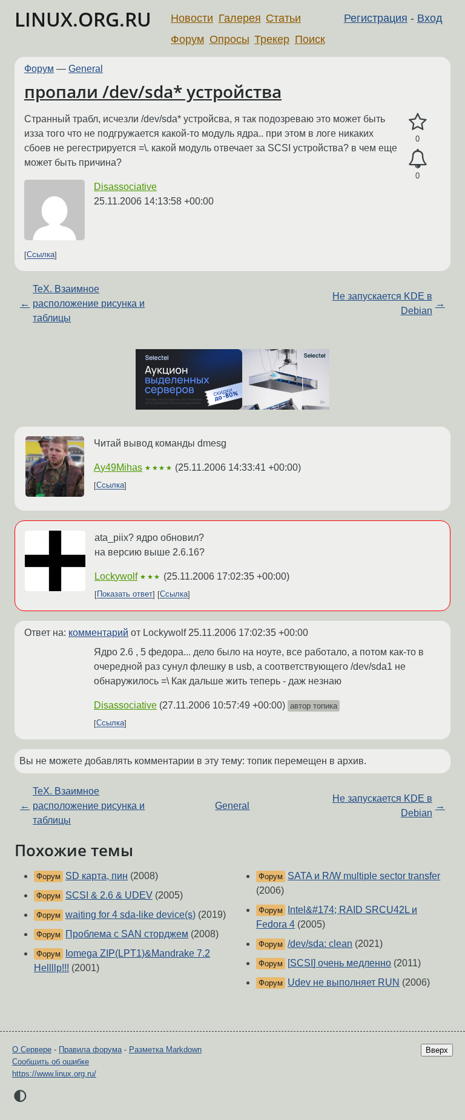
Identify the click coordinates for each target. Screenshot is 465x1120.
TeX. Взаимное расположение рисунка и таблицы (89, 303)
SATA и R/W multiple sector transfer (364, 876)
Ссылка (40, 255)
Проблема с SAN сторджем (126, 934)
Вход (430, 18)
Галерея (240, 18)
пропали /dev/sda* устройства (153, 91)
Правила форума (90, 1049)
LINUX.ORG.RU (83, 19)
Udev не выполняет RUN (344, 982)
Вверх (437, 1050)
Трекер (271, 39)
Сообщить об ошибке (50, 1061)
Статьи (283, 18)
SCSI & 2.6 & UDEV (109, 895)
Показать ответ (125, 594)
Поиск (310, 39)
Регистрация (375, 18)
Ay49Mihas (118, 467)
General (85, 69)
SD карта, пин (96, 876)
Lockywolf (115, 576)
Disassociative (125, 187)
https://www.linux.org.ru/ (54, 1073)
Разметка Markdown (165, 1049)
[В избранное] (417, 122)
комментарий (98, 632)
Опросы (229, 39)
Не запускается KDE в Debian (382, 303)
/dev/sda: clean (320, 943)
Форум (187, 39)
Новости (192, 18)
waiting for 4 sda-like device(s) (130, 914)
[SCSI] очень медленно (339, 963)
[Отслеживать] (417, 159)
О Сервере (31, 1049)
